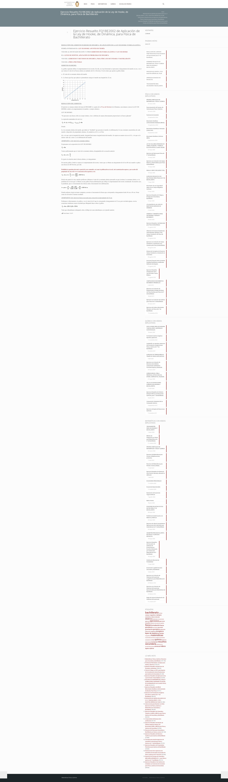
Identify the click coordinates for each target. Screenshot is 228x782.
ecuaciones (161, 619)
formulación (155, 625)
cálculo (153, 617)
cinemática (148, 617)
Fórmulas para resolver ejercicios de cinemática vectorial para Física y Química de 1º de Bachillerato (154, 741)
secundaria (150, 644)
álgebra (147, 648)
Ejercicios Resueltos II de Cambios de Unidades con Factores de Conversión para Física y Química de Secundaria (155, 763)
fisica (147, 625)
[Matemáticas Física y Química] (71, 4)
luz (158, 633)
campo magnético (150, 615)
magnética (148, 635)
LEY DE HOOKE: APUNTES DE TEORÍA (92, 48)
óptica (152, 648)
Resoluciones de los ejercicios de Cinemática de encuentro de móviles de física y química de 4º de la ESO (155, 752)
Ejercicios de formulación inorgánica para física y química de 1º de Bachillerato (154, 694)
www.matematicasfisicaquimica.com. (85, 171)
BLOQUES (145, 777)
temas (152, 646)
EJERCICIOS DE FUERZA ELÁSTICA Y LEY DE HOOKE (109, 52)
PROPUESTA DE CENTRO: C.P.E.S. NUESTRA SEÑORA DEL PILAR (155, 72)
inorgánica (160, 631)
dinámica (148, 619)
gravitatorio (156, 629)
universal (157, 646)
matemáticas (157, 635)
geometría (160, 627)
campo (160, 613)
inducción (162, 629)
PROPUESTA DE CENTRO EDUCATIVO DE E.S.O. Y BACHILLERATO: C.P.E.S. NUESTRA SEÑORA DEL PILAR (155, 700)
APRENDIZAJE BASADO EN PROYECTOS (153, 78)
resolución (154, 642)
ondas (152, 639)
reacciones (148, 642)
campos (158, 615)
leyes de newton (151, 633)
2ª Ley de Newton (106, 107)
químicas (164, 639)
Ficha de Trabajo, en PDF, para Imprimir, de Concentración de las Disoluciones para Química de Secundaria (155, 672)
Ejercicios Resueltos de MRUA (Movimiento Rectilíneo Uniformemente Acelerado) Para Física (155, 688)
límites (162, 633)
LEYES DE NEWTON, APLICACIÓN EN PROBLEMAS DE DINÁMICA (87, 55)
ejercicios (154, 621)
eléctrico (153, 623)
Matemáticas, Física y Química (157, 777)
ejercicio (147, 621)
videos (163, 646)
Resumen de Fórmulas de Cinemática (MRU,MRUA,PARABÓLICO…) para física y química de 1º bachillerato (155, 758)
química (158, 639)
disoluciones (155, 619)
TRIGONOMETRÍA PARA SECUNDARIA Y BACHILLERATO (155, 84)
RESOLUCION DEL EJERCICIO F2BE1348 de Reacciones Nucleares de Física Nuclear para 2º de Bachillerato (156, 54)
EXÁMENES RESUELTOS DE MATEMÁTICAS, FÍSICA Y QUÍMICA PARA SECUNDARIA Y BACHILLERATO (155, 64)
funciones (154, 627)
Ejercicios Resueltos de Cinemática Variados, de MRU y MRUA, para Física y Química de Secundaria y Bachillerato (155, 713)
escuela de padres (159, 623)
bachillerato (152, 612)
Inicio (162, 11)
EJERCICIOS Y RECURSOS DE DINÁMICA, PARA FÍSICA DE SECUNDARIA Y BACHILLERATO (99, 58)
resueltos (162, 642)
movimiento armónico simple (152, 637)
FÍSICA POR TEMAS (75, 62)
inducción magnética (150, 631)
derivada (157, 617)
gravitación (149, 629)
